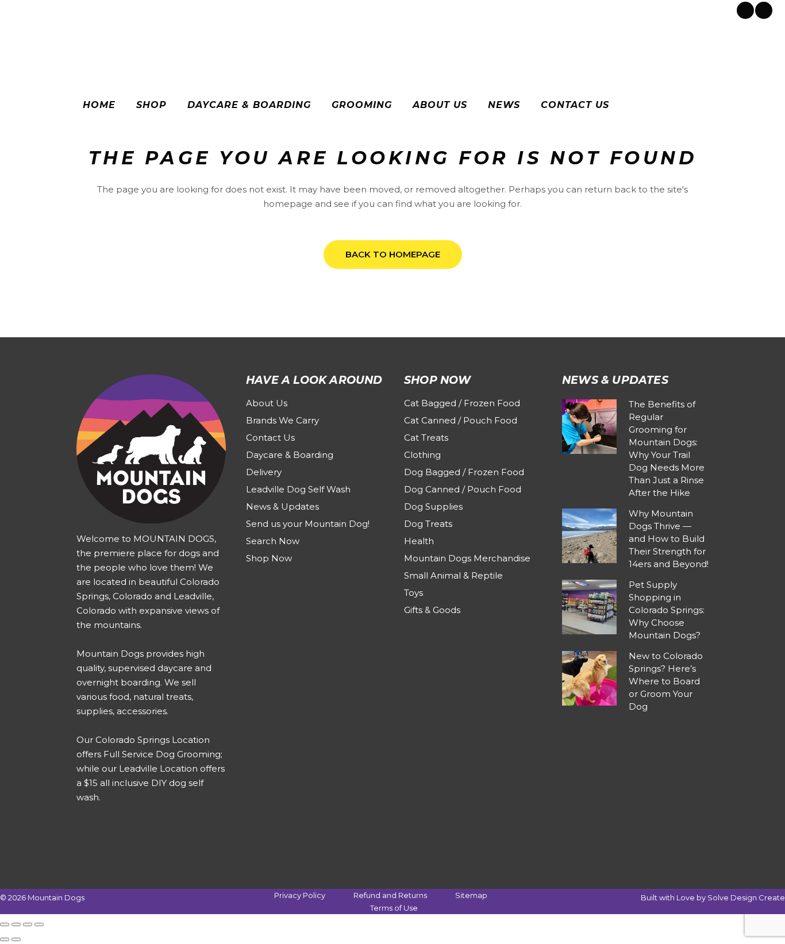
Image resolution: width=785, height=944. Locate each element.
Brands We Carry (282, 420)
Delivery (264, 472)
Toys (413, 592)
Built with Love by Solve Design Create (713, 897)
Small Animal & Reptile (453, 575)
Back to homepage (392, 254)
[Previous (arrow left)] (4, 939)
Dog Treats (428, 523)
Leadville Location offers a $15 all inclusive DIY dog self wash (150, 783)
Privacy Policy (299, 895)
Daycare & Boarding (289, 454)
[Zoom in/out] (4, 924)
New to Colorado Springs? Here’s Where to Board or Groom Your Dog (666, 681)
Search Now (272, 541)
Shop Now (269, 558)
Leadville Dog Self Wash (298, 489)
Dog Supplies (433, 506)
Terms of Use (394, 907)
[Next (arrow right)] (16, 939)
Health (419, 541)
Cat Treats (426, 437)
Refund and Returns (390, 895)
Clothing (422, 454)
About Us (266, 403)
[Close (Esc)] (39, 924)
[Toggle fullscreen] (16, 924)
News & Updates (282, 506)
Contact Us (270, 437)
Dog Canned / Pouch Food (462, 489)
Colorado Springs (53, 9)
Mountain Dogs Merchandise (467, 558)
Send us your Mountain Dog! (308, 523)
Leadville (112, 9)
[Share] (27, 924)
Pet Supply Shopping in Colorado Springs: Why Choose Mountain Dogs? (667, 610)
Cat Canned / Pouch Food (460, 420)
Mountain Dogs (56, 897)
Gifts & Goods (432, 610)
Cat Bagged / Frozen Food (462, 403)
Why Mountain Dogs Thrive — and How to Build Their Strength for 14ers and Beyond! (669, 538)
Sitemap (471, 895)
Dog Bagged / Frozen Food (464, 472)
